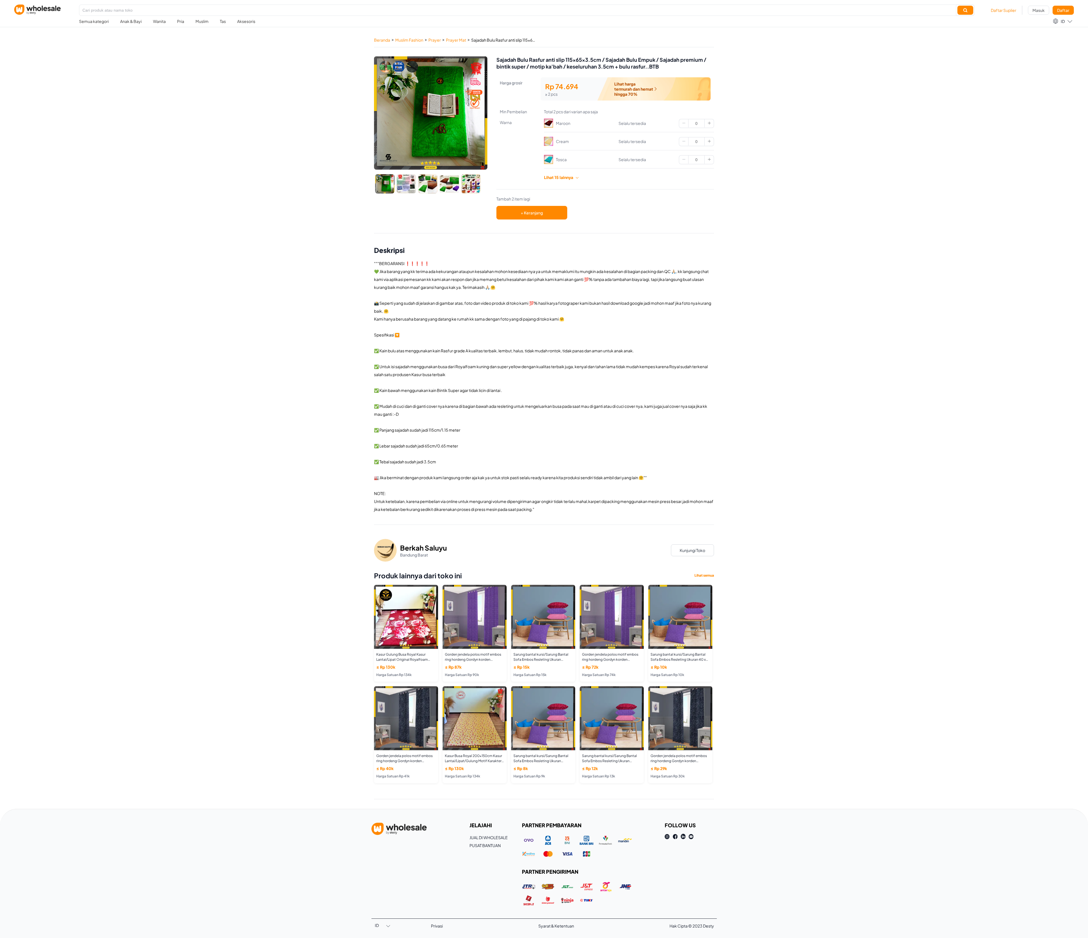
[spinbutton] (696, 123)
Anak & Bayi (131, 21)
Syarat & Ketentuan (556, 925)
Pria (180, 21)
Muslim (202, 21)
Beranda (382, 39)
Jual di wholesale (488, 837)
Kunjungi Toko (692, 550)
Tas (223, 21)
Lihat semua (704, 575)
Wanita (159, 21)
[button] (1062, 21)
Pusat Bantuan (485, 845)
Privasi (437, 925)
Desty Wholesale (37, 10)
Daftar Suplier (1003, 10)
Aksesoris (246, 21)
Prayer (434, 39)
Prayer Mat (456, 39)
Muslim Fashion (409, 39)
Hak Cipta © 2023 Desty (692, 925)
